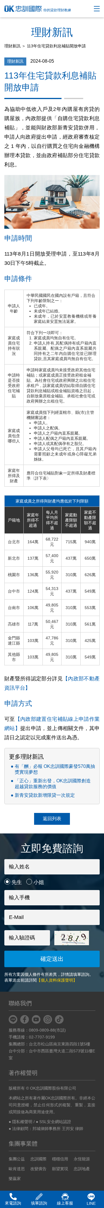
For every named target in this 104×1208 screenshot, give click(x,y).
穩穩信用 (60, 1159)
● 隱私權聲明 (20, 1121)
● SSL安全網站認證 (53, 1121)
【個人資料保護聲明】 (57, 980)
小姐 (39, 882)
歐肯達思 (17, 1168)
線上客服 (65, 1203)
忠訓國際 (38, 1159)
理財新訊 (12, 46)
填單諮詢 (39, 1203)
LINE (91, 1203)
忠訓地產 (82, 1168)
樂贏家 (15, 1178)
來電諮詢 (13, 1203)
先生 (17, 882)
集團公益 (17, 1159)
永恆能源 (82, 1159)
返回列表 (52, 818)
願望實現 (60, 1168)
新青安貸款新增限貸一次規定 (45, 795)
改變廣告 (38, 1168)
